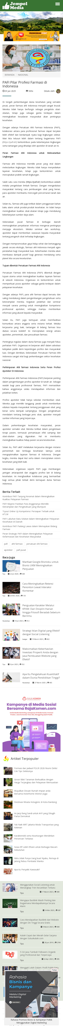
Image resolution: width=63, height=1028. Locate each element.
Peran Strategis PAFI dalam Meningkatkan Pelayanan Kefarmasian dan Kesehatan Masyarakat (27, 535)
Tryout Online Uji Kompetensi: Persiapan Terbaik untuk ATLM (28, 513)
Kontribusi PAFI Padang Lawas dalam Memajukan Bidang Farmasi (29, 528)
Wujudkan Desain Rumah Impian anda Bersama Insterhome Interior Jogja (32, 792)
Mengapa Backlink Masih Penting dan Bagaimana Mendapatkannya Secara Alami (38, 903)
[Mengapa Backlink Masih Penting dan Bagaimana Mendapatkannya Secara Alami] (9, 903)
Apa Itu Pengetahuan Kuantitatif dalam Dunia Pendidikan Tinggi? (41, 675)
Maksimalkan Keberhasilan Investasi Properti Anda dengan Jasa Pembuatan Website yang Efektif (40, 654)
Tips (3, 574)
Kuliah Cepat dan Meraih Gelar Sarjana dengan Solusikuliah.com (38, 937)
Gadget (24, 639)
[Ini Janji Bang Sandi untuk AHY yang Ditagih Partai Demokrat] (10, 815)
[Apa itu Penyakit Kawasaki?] (10, 870)
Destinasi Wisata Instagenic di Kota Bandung (35, 802)
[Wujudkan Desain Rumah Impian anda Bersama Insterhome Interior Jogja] (10, 793)
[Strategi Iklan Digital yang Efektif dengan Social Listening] (11, 636)
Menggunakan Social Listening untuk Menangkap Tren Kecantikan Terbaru (37, 886)
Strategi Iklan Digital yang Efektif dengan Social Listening (41, 632)
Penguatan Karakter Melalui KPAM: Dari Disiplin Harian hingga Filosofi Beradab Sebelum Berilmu (41, 611)
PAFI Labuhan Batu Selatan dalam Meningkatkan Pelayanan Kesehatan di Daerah (30, 520)
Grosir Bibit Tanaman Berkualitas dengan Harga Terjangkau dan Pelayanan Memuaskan (36, 781)
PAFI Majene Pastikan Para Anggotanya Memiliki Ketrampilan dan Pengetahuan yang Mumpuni (25, 505)
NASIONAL (23, 74)
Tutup (54, 970)
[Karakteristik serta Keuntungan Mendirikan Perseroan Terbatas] (10, 838)
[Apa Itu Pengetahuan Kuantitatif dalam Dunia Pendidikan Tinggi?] (11, 677)
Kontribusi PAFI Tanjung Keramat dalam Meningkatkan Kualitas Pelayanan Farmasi (28, 498)
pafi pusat (21, 550)
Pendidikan (6, 621)
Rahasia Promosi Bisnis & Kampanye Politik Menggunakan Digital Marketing (31, 1021)
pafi (6, 543)
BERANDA (10, 74)
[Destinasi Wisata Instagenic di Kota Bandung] (10, 804)
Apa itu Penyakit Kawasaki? (27, 869)
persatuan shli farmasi (37, 543)
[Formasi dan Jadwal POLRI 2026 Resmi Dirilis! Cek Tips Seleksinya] (10, 770)
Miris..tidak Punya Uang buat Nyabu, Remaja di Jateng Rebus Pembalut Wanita (36, 860)
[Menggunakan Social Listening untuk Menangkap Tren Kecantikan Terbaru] (9, 887)
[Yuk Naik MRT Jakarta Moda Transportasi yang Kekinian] (10, 827)
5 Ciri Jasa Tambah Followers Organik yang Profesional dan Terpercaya (38, 953)
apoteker (8, 550)
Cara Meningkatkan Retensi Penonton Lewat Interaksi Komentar (37, 587)
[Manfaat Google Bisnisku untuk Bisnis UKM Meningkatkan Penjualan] (11, 565)
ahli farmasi (17, 543)
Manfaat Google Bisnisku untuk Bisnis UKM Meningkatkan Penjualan (40, 565)
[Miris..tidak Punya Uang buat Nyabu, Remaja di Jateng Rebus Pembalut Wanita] (10, 860)
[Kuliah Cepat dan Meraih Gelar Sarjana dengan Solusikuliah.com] (9, 938)
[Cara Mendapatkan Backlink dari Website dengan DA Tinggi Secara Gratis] (9, 922)
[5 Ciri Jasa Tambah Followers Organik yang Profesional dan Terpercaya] (9, 954)
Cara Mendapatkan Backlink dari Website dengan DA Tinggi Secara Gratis (39, 921)
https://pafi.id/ (9, 142)
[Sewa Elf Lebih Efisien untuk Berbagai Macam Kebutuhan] (10, 849)
